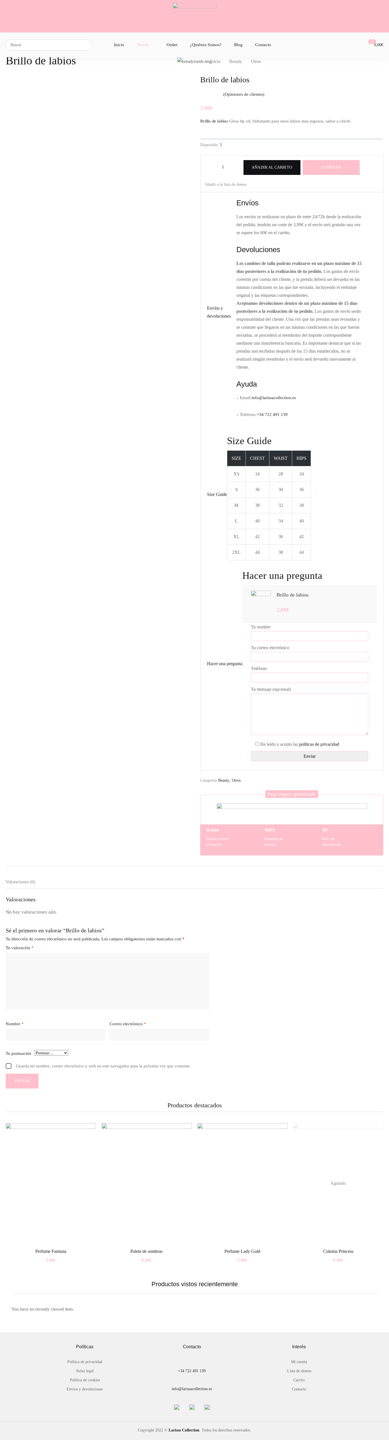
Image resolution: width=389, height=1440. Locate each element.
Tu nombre (261, 626)
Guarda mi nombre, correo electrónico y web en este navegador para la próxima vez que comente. (103, 1066)
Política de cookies (85, 1380)
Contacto (299, 1389)
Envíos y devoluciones (85, 1389)
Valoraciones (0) (20, 881)
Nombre (15, 1024)
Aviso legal (85, 1371)
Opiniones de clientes (244, 94)
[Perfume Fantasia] (51, 1183)
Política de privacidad (84, 1362)
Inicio (215, 61)
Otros (256, 61)
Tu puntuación (18, 1053)
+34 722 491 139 (192, 1371)
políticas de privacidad (319, 744)
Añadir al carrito (272, 167)
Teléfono (259, 668)
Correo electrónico (128, 1024)
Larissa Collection (184, 1430)
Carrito (299, 1380)
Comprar (331, 167)
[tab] (26, 883)
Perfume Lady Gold (242, 1251)
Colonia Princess (338, 1251)
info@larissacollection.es (274, 397)
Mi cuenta (299, 1362)
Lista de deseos (299, 1371)
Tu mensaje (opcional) (271, 689)
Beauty (235, 61)
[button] (291, 794)
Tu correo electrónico (270, 647)
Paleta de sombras (146, 1251)
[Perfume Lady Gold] (242, 1183)
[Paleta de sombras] (147, 1183)
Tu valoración (20, 947)
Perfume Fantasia (50, 1251)
